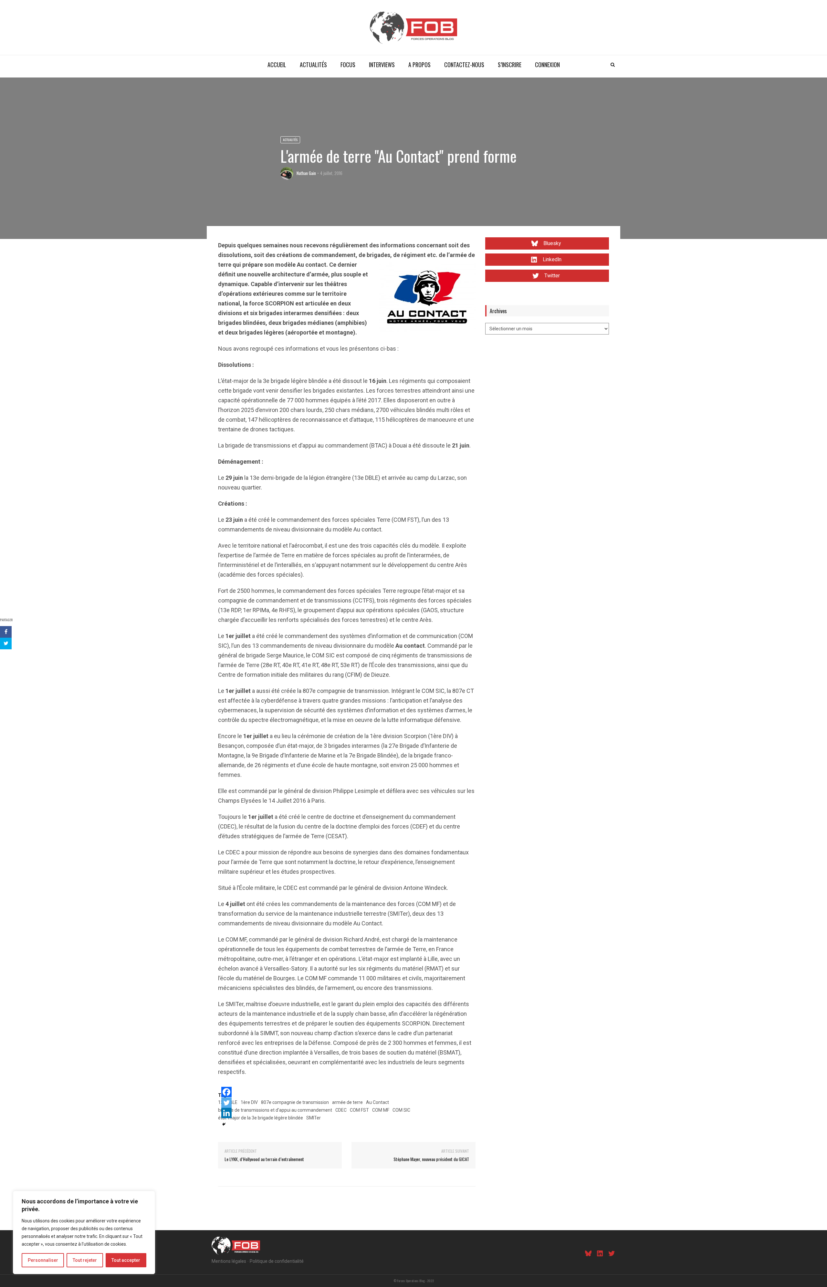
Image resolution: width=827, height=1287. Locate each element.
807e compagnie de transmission (295, 1102)
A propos (419, 64)
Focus (347, 64)
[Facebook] (226, 1092)
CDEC (341, 1110)
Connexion (547, 64)
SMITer (313, 1117)
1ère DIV (249, 1102)
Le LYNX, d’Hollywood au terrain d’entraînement (264, 1159)
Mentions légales (229, 1261)
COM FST (359, 1110)
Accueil (276, 64)
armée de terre (347, 1102)
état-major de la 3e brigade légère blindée (260, 1117)
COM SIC (401, 1110)
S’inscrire (509, 64)
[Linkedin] (226, 1113)
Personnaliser (43, 1260)
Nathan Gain (306, 173)
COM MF (380, 1110)
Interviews (382, 64)
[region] (84, 1232)
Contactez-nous (464, 64)
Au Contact (377, 1102)
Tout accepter (125, 1260)
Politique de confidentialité (277, 1261)
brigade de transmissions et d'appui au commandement (275, 1110)
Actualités (313, 64)
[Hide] (223, 1124)
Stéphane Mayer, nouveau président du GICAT (431, 1159)
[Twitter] (226, 1102)
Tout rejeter (85, 1260)
